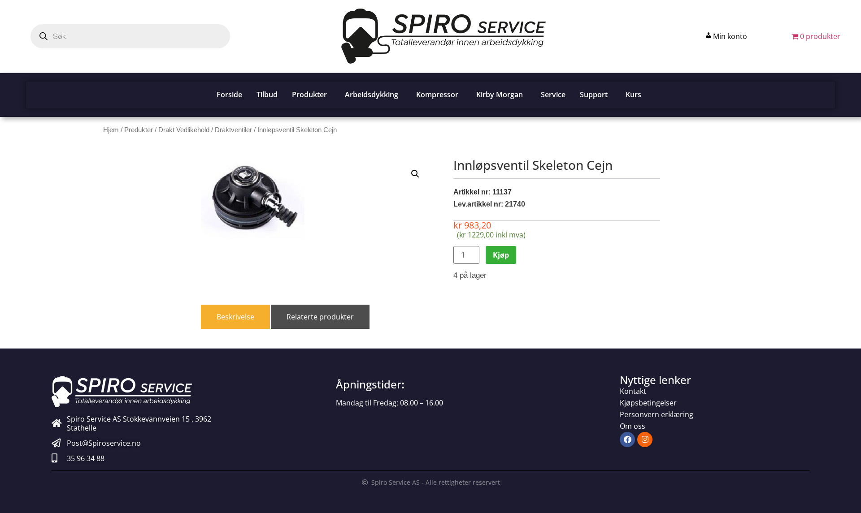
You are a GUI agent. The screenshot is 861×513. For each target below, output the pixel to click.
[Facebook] (627, 439)
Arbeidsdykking (371, 94)
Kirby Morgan (499, 94)
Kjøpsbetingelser (648, 403)
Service (553, 94)
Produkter (309, 94)
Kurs (633, 94)
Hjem (111, 130)
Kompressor (437, 94)
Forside (229, 94)
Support (594, 94)
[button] (415, 174)
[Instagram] (644, 439)
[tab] (235, 317)
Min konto (730, 36)
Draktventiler (233, 130)
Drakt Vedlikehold (183, 130)
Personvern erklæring (656, 414)
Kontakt (633, 391)
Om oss (632, 426)
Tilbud (267, 94)
